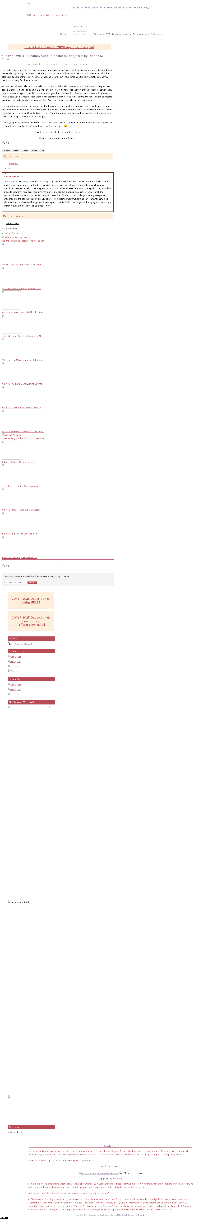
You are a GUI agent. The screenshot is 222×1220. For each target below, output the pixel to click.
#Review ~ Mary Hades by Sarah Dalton (21, 510)
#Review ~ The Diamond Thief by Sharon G (22, 312)
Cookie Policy (142, 8)
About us (79, 26)
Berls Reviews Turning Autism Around (20, 486)
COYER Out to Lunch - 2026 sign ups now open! (59, 47)
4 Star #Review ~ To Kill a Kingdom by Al (21, 336)
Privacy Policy (127, 8)
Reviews (98, 34)
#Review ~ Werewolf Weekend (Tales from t (23, 431)
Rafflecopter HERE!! (31, 624)
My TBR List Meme (112, 34)
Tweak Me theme (128, 1215)
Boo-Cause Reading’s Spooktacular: (19, 558)
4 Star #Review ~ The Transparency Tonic (21, 288)
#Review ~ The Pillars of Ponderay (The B (21, 408)
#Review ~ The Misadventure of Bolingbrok (23, 360)
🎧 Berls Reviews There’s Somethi (18, 462)
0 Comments (84, 64)
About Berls (78, 34)
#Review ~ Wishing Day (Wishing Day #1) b (23, 384)
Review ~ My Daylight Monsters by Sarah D (22, 265)
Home (63, 34)
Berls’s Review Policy (109, 8)
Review (72, 64)
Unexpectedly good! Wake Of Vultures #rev (23, 438)
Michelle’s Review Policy (85, 8)
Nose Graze (142, 1215)
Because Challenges (151, 34)
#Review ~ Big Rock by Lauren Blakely (20, 534)
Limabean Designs (131, 34)
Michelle (60, 64)
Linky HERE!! (31, 602)
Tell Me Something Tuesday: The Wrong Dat (23, 241)
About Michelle (80, 31)
